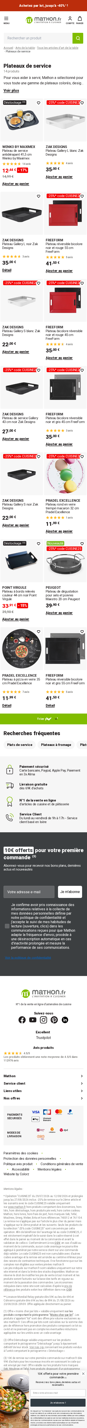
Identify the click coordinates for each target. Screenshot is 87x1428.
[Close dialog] (83, 1373)
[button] (79, 20)
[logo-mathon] (43, 20)
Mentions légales (49, 1169)
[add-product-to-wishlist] (38, 103)
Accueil (8, 47)
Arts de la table (25, 47)
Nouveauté (55, 543)
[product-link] (21, 142)
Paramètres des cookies (21, 1153)
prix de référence (14, 1325)
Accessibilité (20, 1169)
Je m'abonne (70, 892)
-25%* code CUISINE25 (64, 103)
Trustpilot (43, 1038)
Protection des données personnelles (30, 1159)
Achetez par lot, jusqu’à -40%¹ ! (43, 6)
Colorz (24, 1174)
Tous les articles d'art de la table (57, 47)
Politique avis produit (18, 1164)
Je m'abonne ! (58, 1402)
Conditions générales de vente (62, 1164)
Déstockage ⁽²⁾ (14, 103)
